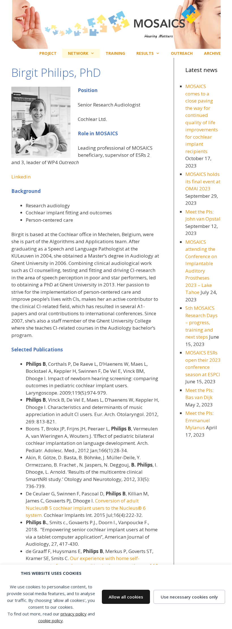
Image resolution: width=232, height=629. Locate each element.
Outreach (182, 53)
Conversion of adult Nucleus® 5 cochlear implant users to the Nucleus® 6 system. (86, 507)
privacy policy (74, 614)
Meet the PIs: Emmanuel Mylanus (199, 420)
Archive (212, 53)
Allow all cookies (126, 597)
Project (48, 53)
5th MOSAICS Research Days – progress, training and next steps (201, 322)
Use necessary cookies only (189, 597)
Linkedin (21, 176)
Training (115, 53)
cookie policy (50, 620)
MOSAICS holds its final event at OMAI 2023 (202, 181)
